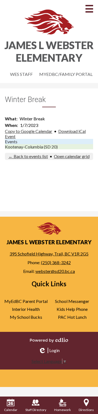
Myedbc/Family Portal (66, 74)
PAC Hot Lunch (72, 317)
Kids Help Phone (72, 309)
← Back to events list (28, 156)
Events (11, 141)
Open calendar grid (72, 156)
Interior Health (26, 309)
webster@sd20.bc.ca (55, 271)
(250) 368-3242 (56, 262)
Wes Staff (21, 74)
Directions (86, 410)
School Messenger (72, 301)
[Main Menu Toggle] (89, 9)
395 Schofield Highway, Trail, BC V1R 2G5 (49, 253)
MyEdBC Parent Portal (26, 301)
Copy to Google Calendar (28, 131)
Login (49, 350)
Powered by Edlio (49, 340)
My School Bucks (26, 317)
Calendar (10, 410)
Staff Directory (35, 410)
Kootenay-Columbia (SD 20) (31, 146)
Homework (62, 410)
